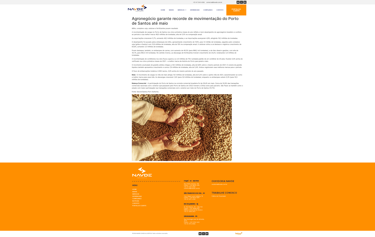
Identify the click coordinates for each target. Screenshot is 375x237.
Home (163, 10)
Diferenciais (194, 10)
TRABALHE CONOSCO (224, 192)
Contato (219, 10)
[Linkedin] (244, 2)
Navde (171, 10)
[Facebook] (238, 2)
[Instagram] (241, 2)
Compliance (207, 10)
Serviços (181, 10)
